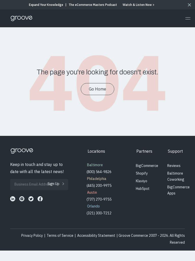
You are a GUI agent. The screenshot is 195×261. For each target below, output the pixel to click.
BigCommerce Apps (178, 190)
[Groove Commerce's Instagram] (21, 198)
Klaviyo (141, 181)
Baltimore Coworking (175, 176)
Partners (144, 151)
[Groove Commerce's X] (31, 198)
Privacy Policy (32, 235)
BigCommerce (147, 165)
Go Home (97, 89)
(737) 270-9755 (99, 199)
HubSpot (143, 188)
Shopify (142, 173)
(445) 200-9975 (99, 185)
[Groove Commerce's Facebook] (40, 198)
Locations (96, 151)
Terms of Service (60, 235)
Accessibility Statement (96, 235)
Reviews (174, 165)
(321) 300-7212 (99, 213)
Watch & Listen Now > (138, 5)
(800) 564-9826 (99, 171)
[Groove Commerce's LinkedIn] (12, 198)
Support (175, 151)
